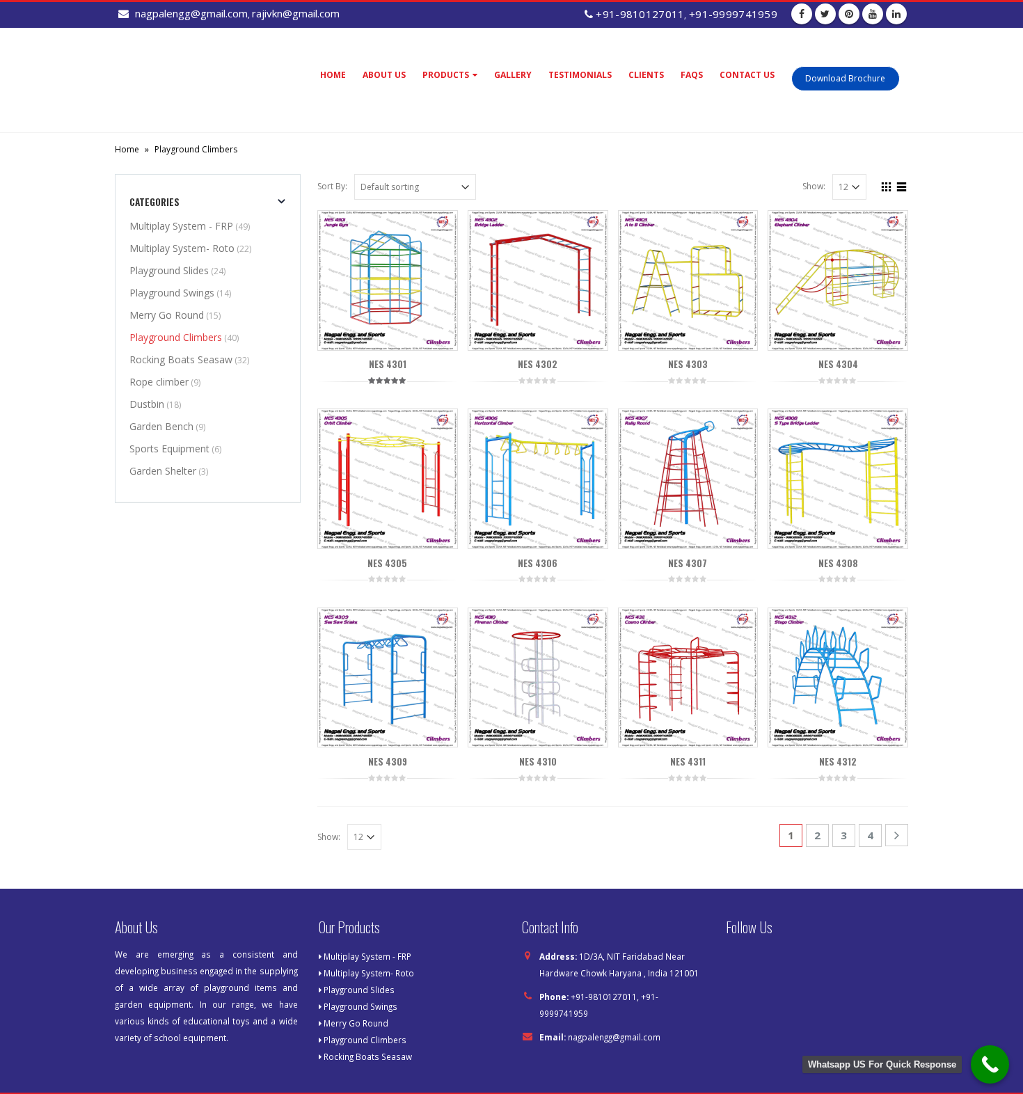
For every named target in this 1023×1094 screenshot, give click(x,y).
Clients (646, 75)
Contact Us (747, 75)
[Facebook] (801, 13)
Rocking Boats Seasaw (180, 359)
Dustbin (146, 404)
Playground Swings (171, 292)
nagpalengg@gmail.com (614, 1037)
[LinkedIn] (896, 13)
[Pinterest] (849, 13)
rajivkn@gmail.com (296, 13)
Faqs (692, 75)
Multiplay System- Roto (182, 248)
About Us (384, 75)
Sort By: (332, 186)
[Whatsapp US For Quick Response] (990, 1064)
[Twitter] (825, 13)
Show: (813, 186)
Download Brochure (845, 78)
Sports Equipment (169, 448)
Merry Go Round (166, 315)
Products (445, 75)
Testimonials (580, 75)
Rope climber (159, 381)
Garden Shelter (162, 470)
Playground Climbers (175, 337)
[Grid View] (886, 185)
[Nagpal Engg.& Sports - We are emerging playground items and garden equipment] (202, 80)
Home (333, 75)
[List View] (902, 185)
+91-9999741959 (733, 14)
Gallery (513, 75)
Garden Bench (161, 426)
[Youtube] (872, 13)
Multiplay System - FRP (181, 225)
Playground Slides (169, 270)
